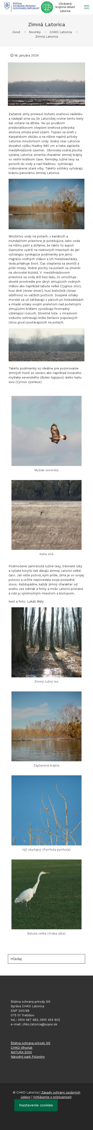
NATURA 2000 (21, 1052)
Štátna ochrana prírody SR (30, 1043)
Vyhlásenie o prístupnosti (52, 1097)
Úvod (16, 32)
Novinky (35, 32)
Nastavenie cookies (36, 1105)
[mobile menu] (87, 7)
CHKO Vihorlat (21, 1047)
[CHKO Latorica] (40, 7)
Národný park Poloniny (28, 1056)
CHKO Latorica (61, 32)
